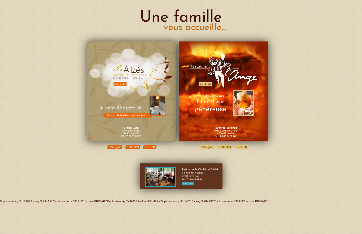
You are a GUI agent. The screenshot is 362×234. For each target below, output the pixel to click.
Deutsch (133, 147)
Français (115, 147)
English (149, 147)
